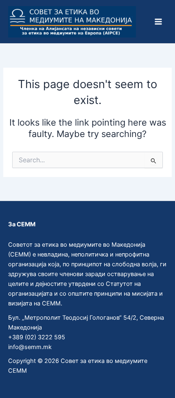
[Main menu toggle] (158, 21)
